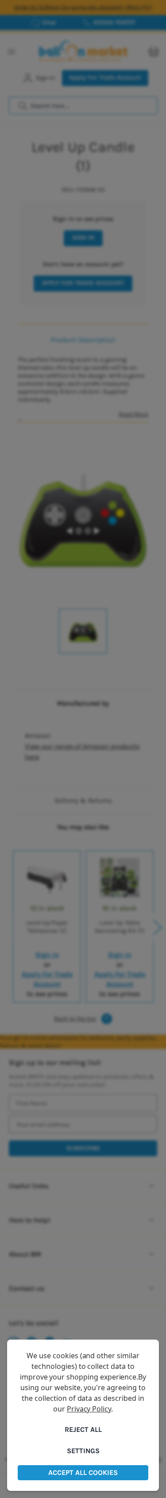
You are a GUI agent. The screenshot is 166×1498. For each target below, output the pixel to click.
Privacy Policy (89, 1409)
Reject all (83, 1429)
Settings (83, 1451)
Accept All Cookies (83, 1472)
